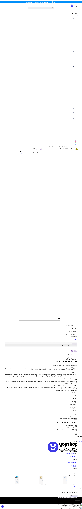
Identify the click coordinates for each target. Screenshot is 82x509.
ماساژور (71, 69)
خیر (31, 148)
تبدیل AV (71, 131)
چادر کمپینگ (70, 73)
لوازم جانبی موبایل (70, 18)
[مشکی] (59, 318)
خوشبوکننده (70, 97)
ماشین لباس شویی (69, 89)
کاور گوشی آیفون (69, 34)
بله (32, 148)
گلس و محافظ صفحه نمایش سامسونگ (66, 38)
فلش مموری (70, 110)
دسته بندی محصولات (72, 17)
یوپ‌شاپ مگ (73, 143)
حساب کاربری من (73, 456)
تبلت (71, 106)
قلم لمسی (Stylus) (69, 41)
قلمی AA (70, 133)
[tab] (74, 497)
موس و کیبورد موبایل (69, 47)
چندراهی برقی (70, 137)
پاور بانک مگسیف (69, 25)
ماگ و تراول (70, 75)
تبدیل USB (70, 127)
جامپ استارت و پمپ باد (68, 114)
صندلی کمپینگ (70, 72)
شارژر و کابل (70, 26)
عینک (71, 104)
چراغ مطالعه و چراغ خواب (68, 83)
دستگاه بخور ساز (69, 98)
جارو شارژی (70, 77)
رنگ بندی (76, 318)
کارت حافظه (70, 111)
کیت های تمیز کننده (69, 50)
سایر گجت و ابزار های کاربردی (68, 105)
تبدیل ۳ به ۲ (70, 129)
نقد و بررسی (74, 497)
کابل (71, 119)
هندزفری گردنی (70, 22)
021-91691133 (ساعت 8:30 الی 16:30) (68, 453)
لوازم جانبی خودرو (70, 112)
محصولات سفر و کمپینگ (68, 70)
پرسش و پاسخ (65, 497)
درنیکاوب (27, 484)
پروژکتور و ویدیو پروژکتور (68, 101)
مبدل (71, 126)
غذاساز (71, 94)
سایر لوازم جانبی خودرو (69, 117)
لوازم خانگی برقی (69, 87)
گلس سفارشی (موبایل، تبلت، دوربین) (67, 37)
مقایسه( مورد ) (79, 441)
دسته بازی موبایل (69, 43)
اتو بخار (71, 93)
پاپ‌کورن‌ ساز (70, 91)
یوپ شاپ (76, 146)
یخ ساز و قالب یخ (69, 90)
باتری (71, 79)
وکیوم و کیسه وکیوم (69, 88)
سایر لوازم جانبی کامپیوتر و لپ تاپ (67, 65)
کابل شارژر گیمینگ (69, 31)
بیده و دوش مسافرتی (69, 71)
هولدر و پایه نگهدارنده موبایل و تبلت (64, 146)
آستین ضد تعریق (70, 48)
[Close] (3, 3)
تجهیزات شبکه (70, 63)
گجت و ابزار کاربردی (70, 66)
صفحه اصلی (73, 140)
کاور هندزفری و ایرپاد (69, 35)
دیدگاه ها (60, 497)
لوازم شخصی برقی (69, 84)
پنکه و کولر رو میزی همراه (68, 80)
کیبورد (71, 54)
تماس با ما (73, 144)
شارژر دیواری (70, 30)
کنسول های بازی (69, 32)
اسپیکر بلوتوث (70, 42)
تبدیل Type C (70, 128)
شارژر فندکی (70, 116)
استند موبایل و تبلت (69, 46)
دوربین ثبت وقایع (69, 115)
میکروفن (71, 57)
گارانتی (76, 320)
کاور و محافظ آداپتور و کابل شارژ (67, 36)
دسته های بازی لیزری (69, 44)
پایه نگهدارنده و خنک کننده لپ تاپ (67, 60)
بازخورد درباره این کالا (39, 149)
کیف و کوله (70, 76)
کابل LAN (70, 123)
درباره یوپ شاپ (73, 461)
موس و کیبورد (70, 52)
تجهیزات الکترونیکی (70, 118)
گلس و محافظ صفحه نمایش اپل (67, 39)
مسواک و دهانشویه (69, 86)
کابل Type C (70, 27)
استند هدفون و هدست (69, 56)
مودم (71, 58)
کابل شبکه (70, 59)
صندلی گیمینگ (70, 64)
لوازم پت (71, 68)
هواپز (71, 95)
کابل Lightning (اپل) (69, 122)
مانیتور (71, 62)
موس (71, 53)
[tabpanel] (41, 501)
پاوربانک (74, 466)
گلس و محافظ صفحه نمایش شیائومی (67, 40)
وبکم (71, 61)
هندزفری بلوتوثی (73, 465)
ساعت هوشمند (70, 23)
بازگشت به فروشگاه (74, 495)
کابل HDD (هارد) (69, 125)
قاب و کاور (70, 33)
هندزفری (71, 19)
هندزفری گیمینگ (70, 21)
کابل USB (70, 120)
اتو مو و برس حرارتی (69, 100)
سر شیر (71, 92)
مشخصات (70, 497)
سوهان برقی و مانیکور (69, 85)
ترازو (71, 96)
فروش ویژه (73, 141)
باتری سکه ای (70, 136)
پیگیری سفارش (72, 142)
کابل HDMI (70, 124)
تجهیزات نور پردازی (69, 81)
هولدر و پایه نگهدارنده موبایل (68, 113)
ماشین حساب (70, 102)
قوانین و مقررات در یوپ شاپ (71, 462)
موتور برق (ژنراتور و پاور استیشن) (67, 67)
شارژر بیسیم (70, 29)
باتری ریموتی (70, 135)
